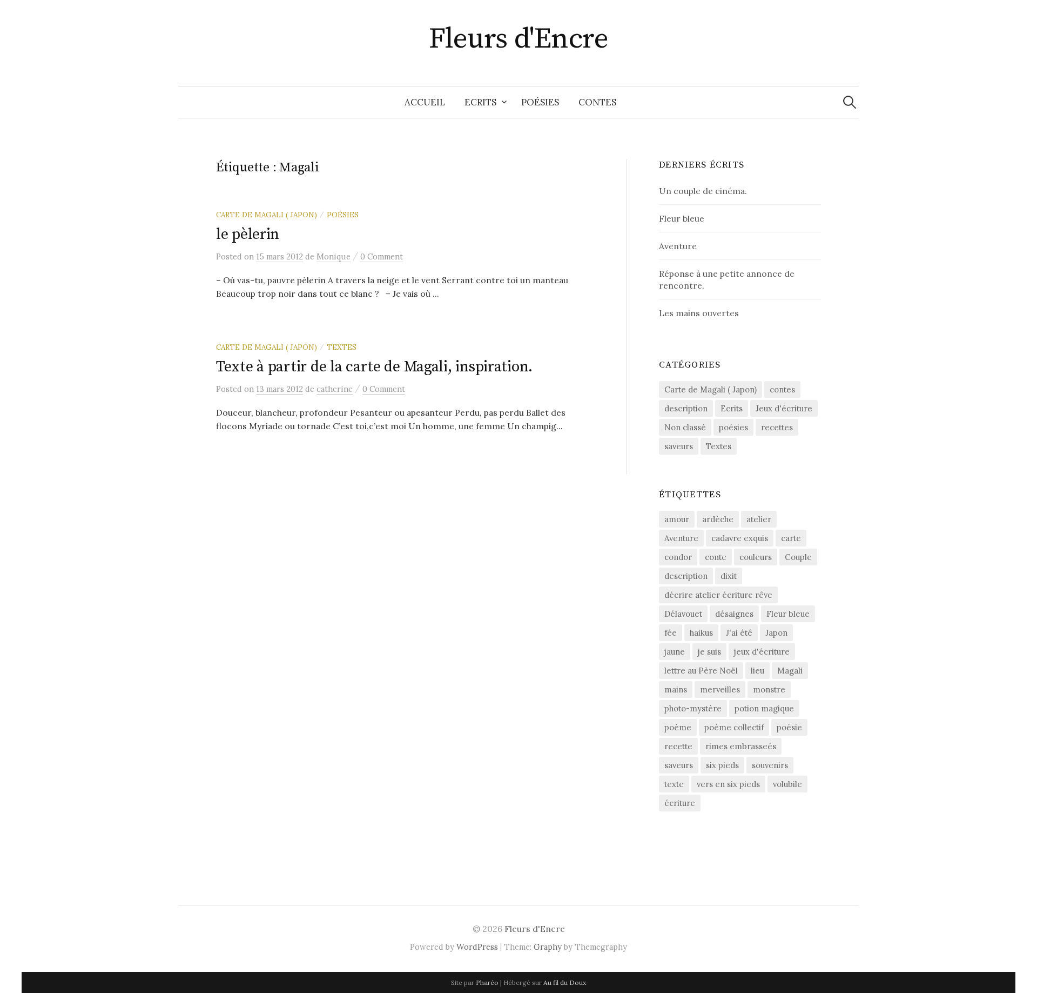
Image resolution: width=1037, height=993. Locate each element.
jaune (674, 652)
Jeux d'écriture (784, 408)
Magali (790, 670)
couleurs (755, 557)
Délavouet (683, 614)
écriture (679, 803)
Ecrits (480, 102)
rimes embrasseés (740, 746)
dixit (728, 576)
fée (670, 633)
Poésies (540, 102)
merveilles (720, 689)
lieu (757, 670)
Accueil (425, 102)
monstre (769, 689)
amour (676, 519)
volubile (787, 784)
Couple (798, 557)
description (686, 408)
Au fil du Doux (564, 982)
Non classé (685, 427)
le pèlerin (247, 234)
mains (675, 689)
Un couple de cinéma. (703, 190)
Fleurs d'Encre (518, 39)
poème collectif (734, 727)
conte (715, 557)
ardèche (717, 519)
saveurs (678, 446)
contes (782, 389)
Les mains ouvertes (699, 313)
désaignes (734, 614)
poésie (789, 727)
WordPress (477, 947)
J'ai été (739, 633)
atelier (758, 519)
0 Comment (381, 256)
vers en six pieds (728, 784)
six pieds (722, 765)
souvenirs (770, 765)
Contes (597, 102)
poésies (343, 214)
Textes (341, 347)
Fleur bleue (681, 218)
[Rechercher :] (849, 102)
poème (677, 727)
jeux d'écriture (762, 652)
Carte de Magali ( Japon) (266, 214)
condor (678, 557)
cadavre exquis (739, 538)
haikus (701, 633)
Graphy (548, 947)
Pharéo (487, 982)
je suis (709, 652)
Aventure (678, 246)
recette (678, 746)
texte (674, 784)
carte (791, 538)
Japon (776, 633)
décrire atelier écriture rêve (718, 595)
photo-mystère (693, 708)
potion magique (764, 708)
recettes (777, 427)
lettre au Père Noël (701, 670)
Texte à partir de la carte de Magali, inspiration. (374, 366)
